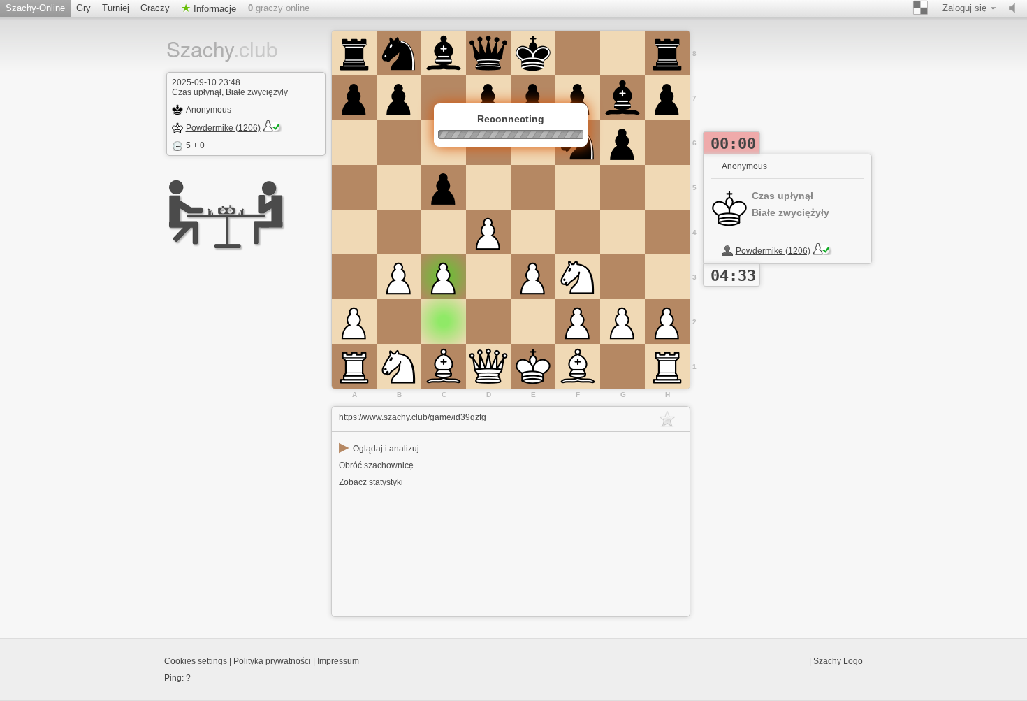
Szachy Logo (838, 661)
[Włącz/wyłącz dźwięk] (1015, 8)
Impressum (338, 661)
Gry (83, 8)
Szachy (211, 49)
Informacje (213, 8)
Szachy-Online (35, 8)
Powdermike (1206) (223, 128)
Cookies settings (195, 661)
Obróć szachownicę (376, 465)
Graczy (155, 8)
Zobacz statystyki (371, 482)
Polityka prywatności (272, 661)
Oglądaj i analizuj (379, 449)
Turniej (115, 8)
